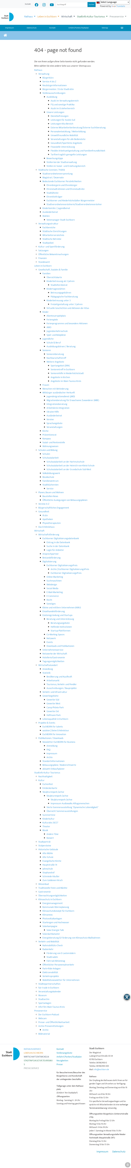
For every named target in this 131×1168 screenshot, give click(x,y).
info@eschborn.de (101, 1069)
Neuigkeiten (62, 1061)
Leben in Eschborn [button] (47, 16)
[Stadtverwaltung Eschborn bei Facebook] (36, 5)
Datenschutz (31, 27)
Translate (120, 6)
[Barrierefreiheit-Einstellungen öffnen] (127, 997)
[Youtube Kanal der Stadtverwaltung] (52, 5)
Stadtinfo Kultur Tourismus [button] (91, 16)
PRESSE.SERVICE (31, 1068)
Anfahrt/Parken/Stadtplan (78, 27)
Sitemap (105, 27)
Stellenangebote (64, 1053)
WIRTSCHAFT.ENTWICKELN (36, 1057)
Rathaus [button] (28, 16)
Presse (60, 1064)
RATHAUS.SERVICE (32, 1049)
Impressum (102, 1152)
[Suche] (121, 28)
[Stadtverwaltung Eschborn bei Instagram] (44, 5)
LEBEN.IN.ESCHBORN (33, 1053)
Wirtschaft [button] (67, 16)
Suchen (91, 4)
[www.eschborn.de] (5, 35)
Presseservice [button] (117, 16)
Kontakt (28, 4)
